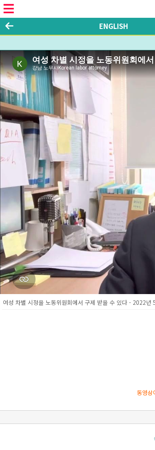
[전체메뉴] (8, 8)
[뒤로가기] (9, 26)
